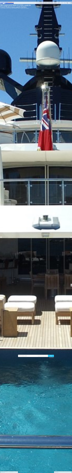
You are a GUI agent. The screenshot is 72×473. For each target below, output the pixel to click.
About (59, 2)
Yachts (49, 2)
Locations (38, 2)
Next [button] (71, 237)
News (52, 2)
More (65, 2)
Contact (62, 2)
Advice (46, 2)
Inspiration (42, 2)
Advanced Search (51, 357)
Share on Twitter (71, 285)
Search (67, 3)
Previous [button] (1, 237)
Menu (71, 3)
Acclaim (55, 2)
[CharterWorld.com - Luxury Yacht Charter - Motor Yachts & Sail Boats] (7, 3)
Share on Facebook (71, 284)
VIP (69, 2)
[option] (36, 236)
